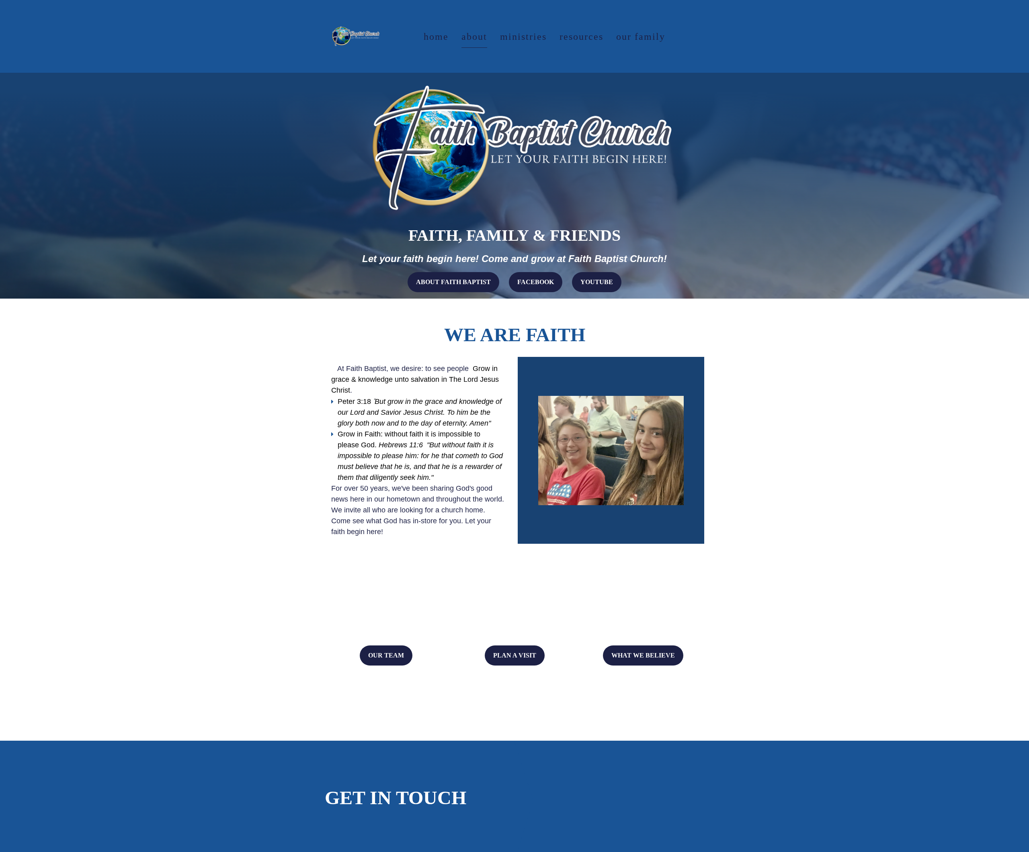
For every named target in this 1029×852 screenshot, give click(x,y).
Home (436, 36)
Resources (581, 36)
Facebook (535, 282)
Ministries (523, 36)
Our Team (386, 655)
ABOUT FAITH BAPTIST (453, 282)
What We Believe (643, 655)
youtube (596, 282)
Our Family (640, 36)
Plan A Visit (514, 655)
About (474, 36)
